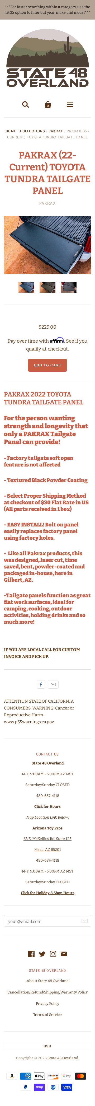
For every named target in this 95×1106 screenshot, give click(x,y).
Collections (32, 131)
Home (11, 131)
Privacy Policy (47, 1003)
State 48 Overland (63, 1058)
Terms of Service (47, 1014)
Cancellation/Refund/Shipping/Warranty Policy (47, 992)
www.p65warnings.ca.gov (29, 721)
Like (41, 684)
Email (53, 684)
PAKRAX (56, 131)
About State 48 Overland (48, 981)
